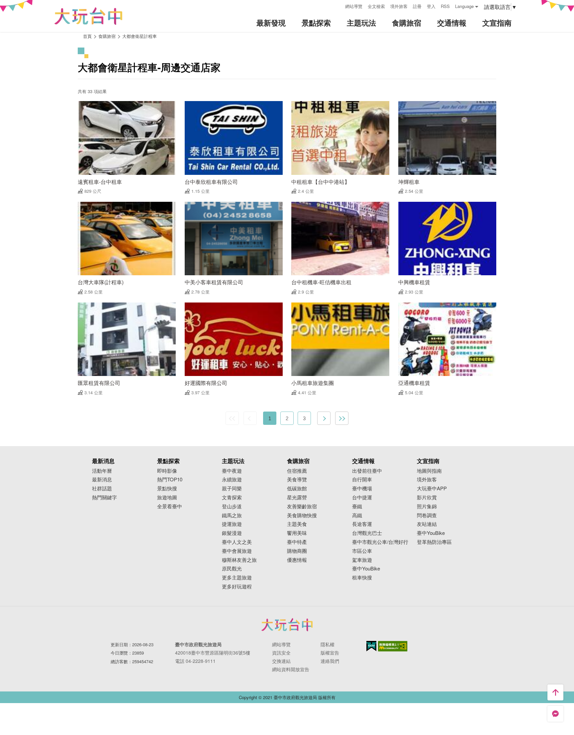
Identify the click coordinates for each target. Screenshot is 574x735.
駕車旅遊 (362, 560)
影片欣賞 (427, 497)
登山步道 (232, 506)
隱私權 (328, 644)
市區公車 (362, 551)
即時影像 (167, 471)
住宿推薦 (297, 471)
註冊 (417, 6)
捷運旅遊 (232, 524)
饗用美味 (297, 533)
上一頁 (250, 418)
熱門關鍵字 (104, 497)
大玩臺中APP (432, 488)
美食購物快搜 (302, 515)
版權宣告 (330, 652)
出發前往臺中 (367, 471)
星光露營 (297, 497)
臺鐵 (357, 506)
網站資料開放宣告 (290, 669)
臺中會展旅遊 (237, 551)
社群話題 (102, 488)
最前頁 (232, 418)
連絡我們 (330, 661)
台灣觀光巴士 (367, 533)
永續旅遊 (232, 479)
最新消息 (102, 479)
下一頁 (324, 418)
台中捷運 (362, 497)
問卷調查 (427, 515)
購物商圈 (297, 551)
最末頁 (341, 418)
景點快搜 (167, 488)
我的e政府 (371, 646)
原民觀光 (232, 568)
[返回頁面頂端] (555, 692)
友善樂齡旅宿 (302, 506)
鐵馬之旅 (232, 515)
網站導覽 (353, 6)
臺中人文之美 (237, 542)
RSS (445, 6)
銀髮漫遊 (232, 533)
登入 (431, 6)
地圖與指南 (429, 471)
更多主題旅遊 (237, 577)
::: (338, 5)
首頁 (87, 36)
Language (464, 6)
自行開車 (362, 479)
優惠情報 (297, 560)
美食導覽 (297, 479)
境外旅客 (399, 6)
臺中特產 (297, 542)
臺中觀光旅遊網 (88, 16)
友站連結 (427, 524)
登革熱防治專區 (434, 542)
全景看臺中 (169, 506)
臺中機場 (362, 488)
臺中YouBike (366, 568)
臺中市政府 (287, 624)
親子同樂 (232, 488)
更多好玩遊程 (237, 586)
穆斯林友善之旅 (239, 560)
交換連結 (281, 661)
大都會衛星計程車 (139, 36)
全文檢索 (376, 6)
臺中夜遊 (232, 471)
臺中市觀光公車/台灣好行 (380, 542)
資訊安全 (281, 652)
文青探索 (232, 497)
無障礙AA (393, 646)
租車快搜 (362, 577)
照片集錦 (427, 506)
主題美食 (297, 524)
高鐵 (357, 515)
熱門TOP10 (169, 479)
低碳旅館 (297, 488)
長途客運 (362, 524)
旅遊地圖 (167, 497)
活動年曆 (102, 471)
